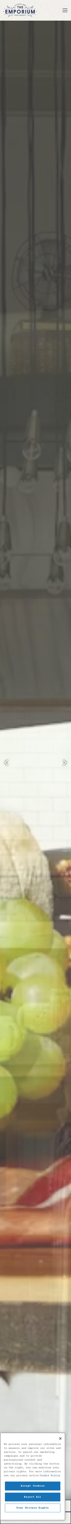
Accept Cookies (33, 1486)
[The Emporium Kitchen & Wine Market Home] (20, 10)
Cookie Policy (50, 1475)
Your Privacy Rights (32, 1508)
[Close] (60, 1438)
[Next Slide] (64, 762)
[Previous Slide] (6, 762)
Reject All (32, 1497)
